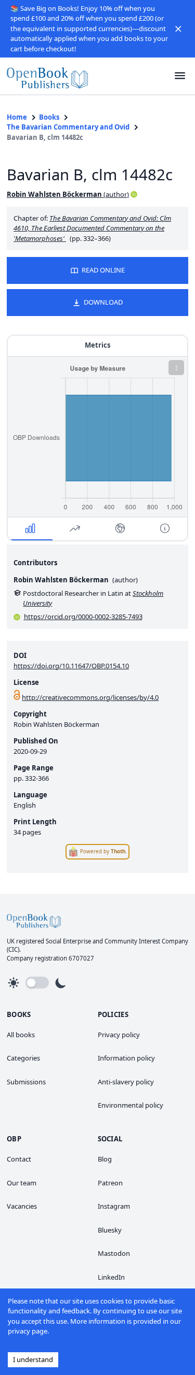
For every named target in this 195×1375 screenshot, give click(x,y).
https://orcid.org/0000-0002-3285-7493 (83, 616)
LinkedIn (111, 1277)
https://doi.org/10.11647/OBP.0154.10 (71, 665)
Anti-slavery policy (126, 1081)
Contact (19, 1159)
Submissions (26, 1081)
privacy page (27, 1331)
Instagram (114, 1206)
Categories (23, 1058)
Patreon (110, 1182)
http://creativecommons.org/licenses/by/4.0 (90, 697)
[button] (178, 28)
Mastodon (114, 1253)
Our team (21, 1182)
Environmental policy (130, 1105)
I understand (33, 1359)
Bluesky (110, 1230)
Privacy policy (119, 1034)
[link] (47, 75)
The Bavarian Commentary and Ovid (68, 127)
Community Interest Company (146, 941)
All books (21, 1034)
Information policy (126, 1058)
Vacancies (22, 1206)
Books (49, 117)
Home (17, 117)
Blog (105, 1159)
